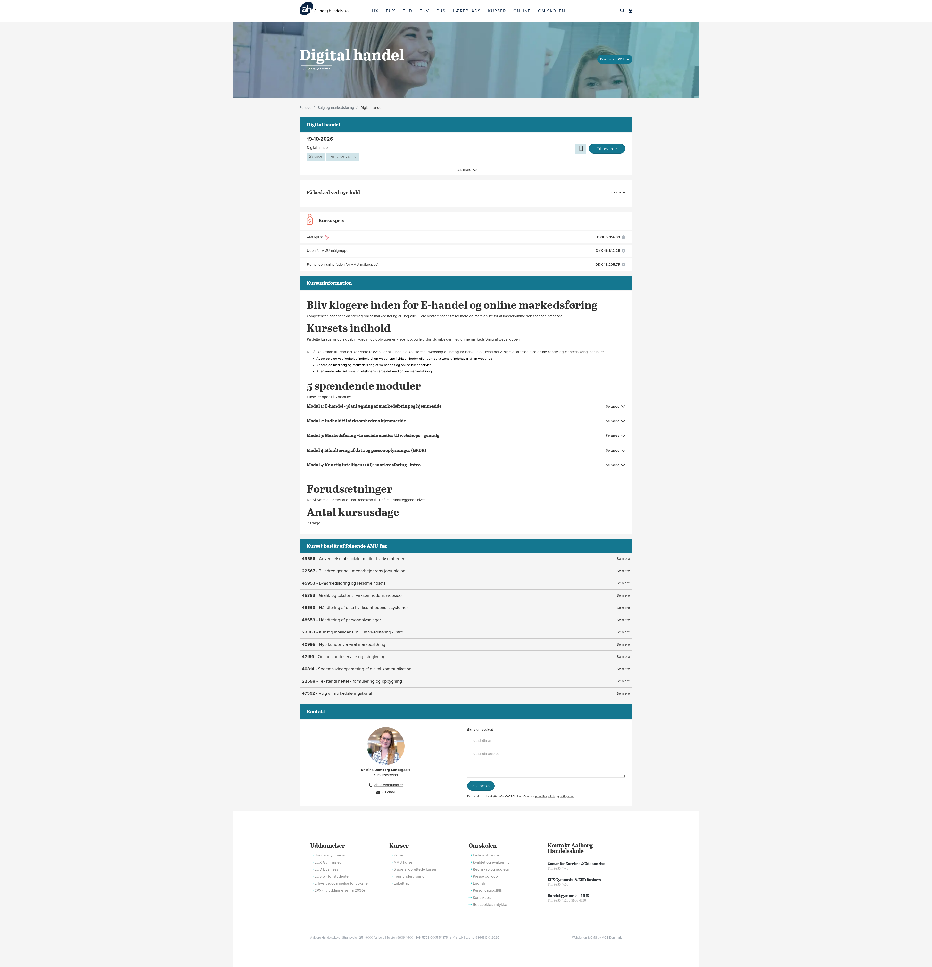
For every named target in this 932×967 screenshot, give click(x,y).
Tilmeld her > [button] (607, 148)
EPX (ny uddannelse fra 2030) (340, 890)
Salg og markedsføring (336, 107)
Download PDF (612, 59)
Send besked (480, 786)
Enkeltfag (402, 883)
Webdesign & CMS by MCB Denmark (597, 938)
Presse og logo (485, 876)
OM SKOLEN (551, 11)
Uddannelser (327, 845)
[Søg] (622, 11)
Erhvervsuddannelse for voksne (341, 883)
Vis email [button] (388, 792)
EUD (407, 11)
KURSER (497, 11)
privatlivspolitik (545, 796)
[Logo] (332, 8)
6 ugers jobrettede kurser (415, 869)
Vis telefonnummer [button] (388, 785)
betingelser (567, 796)
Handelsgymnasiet (330, 855)
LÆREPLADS (467, 11)
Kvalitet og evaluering (491, 862)
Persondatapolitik (487, 890)
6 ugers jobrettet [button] (316, 69)
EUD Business (326, 869)
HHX (374, 11)
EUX (390, 11)
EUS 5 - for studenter (332, 876)
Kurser (398, 845)
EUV (424, 11)
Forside (305, 107)
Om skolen (482, 845)
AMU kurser (404, 862)
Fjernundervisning (342, 156)
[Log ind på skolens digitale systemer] (630, 11)
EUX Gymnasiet (328, 862)
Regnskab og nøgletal (491, 869)
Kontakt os (482, 897)
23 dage (315, 156)
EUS (441, 11)
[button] (580, 148)
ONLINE (522, 11)
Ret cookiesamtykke (490, 904)
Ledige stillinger (486, 855)
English (479, 883)
